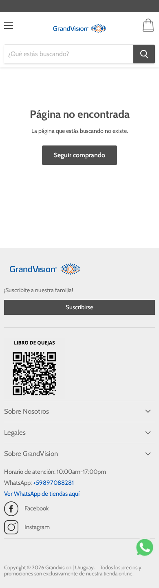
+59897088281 (53, 482)
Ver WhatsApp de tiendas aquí (42, 493)
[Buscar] (144, 54)
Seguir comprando (79, 155)
